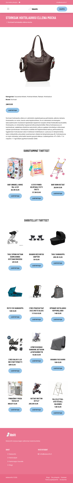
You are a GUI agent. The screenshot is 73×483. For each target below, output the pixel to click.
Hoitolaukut (48, 97)
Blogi (11, 465)
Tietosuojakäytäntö (51, 480)
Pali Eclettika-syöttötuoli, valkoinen (57, 401)
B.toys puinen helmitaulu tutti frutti (36, 187)
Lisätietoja (12, 110)
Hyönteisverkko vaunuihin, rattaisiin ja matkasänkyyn (36, 349)
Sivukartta (63, 480)
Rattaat (40, 97)
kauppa (62, 9)
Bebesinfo (12, 454)
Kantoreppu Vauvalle (16, 461)
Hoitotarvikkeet (32, 97)
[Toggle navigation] (8, 8)
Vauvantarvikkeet (20, 97)
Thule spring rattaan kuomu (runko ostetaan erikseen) (15, 256)
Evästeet (64, 477)
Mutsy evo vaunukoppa (15, 308)
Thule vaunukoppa (58, 254)
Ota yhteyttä (55, 477)
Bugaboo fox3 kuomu (57, 359)
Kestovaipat (13, 458)
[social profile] (19, 2)
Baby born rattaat (58, 184)
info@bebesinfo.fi (61, 2)
